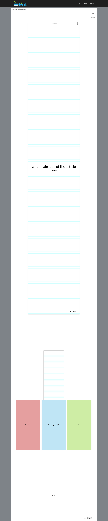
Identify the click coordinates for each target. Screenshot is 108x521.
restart (79, 495)
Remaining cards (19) (53, 425)
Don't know (28, 425)
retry (28, 495)
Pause (89, 518)
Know (79, 425)
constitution (24, 9)
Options (93, 17)
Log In (85, 3)
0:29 (85, 518)
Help (93, 14)
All (16, 9)
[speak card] (78, 24)
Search (12, 9)
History (19, 9)
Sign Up (92, 3)
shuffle (54, 495)
